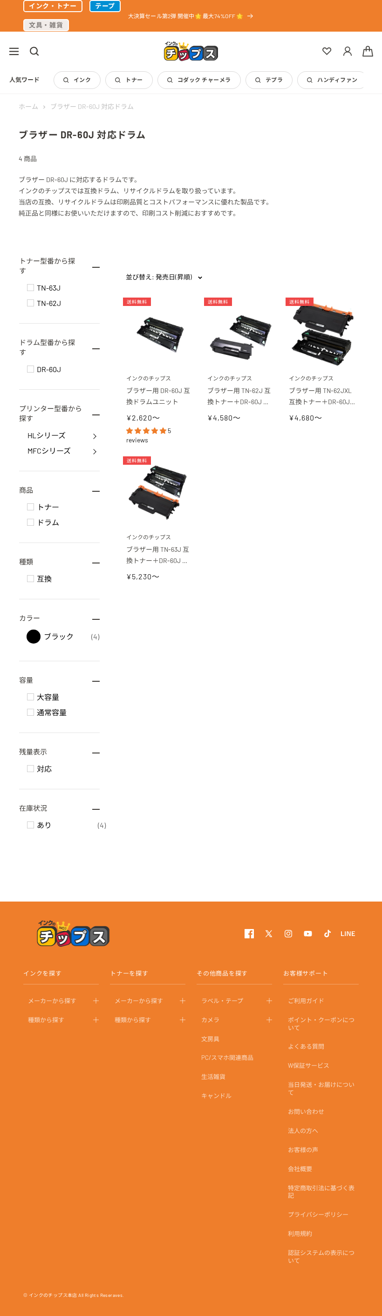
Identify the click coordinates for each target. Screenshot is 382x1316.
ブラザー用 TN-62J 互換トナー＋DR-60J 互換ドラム (239, 397)
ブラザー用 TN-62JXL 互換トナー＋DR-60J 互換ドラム (321, 397)
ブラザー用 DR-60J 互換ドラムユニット (158, 396)
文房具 (210, 1039)
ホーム (28, 106)
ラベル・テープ (222, 1000)
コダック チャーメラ (204, 79)
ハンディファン (337, 79)
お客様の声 (303, 1149)
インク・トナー (53, 6)
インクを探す (42, 973)
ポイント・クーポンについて (321, 1023)
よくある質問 (306, 1046)
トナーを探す (129, 973)
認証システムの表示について (321, 1256)
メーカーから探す (52, 1000)
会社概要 (300, 1169)
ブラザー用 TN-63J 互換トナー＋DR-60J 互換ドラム (157, 555)
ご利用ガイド (306, 1000)
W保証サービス (308, 1065)
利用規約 (300, 1233)
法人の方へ (303, 1130)
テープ (105, 6)
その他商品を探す (222, 973)
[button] (14, 51)
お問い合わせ (306, 1111)
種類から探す (46, 1020)
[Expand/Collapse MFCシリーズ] (94, 450)
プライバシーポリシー (318, 1214)
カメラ (210, 1020)
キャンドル (216, 1095)
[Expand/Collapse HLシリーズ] (94, 435)
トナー (134, 79)
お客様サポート (305, 973)
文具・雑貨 (46, 25)
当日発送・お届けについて (321, 1088)
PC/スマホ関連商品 (227, 1057)
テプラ (274, 79)
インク (82, 79)
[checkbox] (30, 287)
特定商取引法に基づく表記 (321, 1192)
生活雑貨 (213, 1076)
